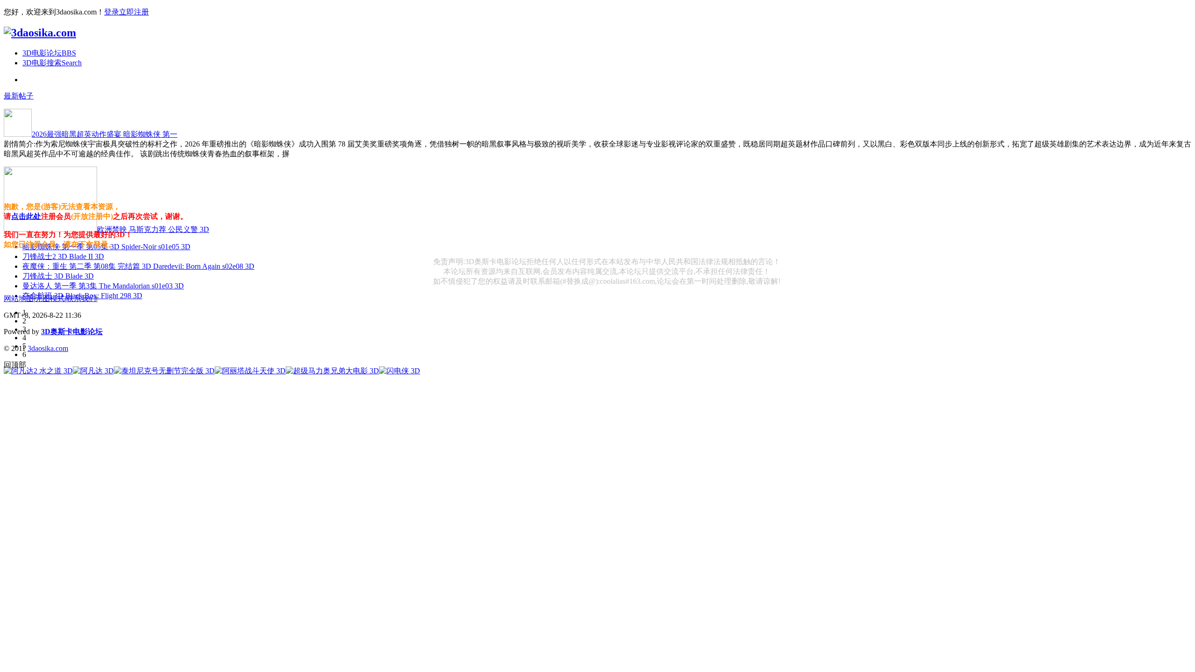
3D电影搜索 (52, 63)
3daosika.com (48, 348)
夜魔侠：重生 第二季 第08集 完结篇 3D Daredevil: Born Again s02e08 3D (138, 266)
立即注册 (134, 12)
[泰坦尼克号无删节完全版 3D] (164, 371)
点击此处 (26, 216)
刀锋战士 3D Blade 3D (58, 276)
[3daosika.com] (40, 33)
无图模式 (50, 298)
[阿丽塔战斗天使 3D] (250, 371)
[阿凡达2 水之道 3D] (38, 371)
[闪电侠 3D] (399, 371)
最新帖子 (19, 96)
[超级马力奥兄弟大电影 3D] (332, 371)
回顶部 (15, 365)
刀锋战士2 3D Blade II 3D (63, 256)
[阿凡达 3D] (93, 371)
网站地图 (19, 298)
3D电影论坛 (49, 53)
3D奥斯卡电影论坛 (72, 332)
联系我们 (81, 298)
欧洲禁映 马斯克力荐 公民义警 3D (153, 229)
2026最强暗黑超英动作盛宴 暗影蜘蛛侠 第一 (104, 134)
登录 (111, 12)
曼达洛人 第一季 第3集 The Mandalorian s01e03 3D (103, 286)
